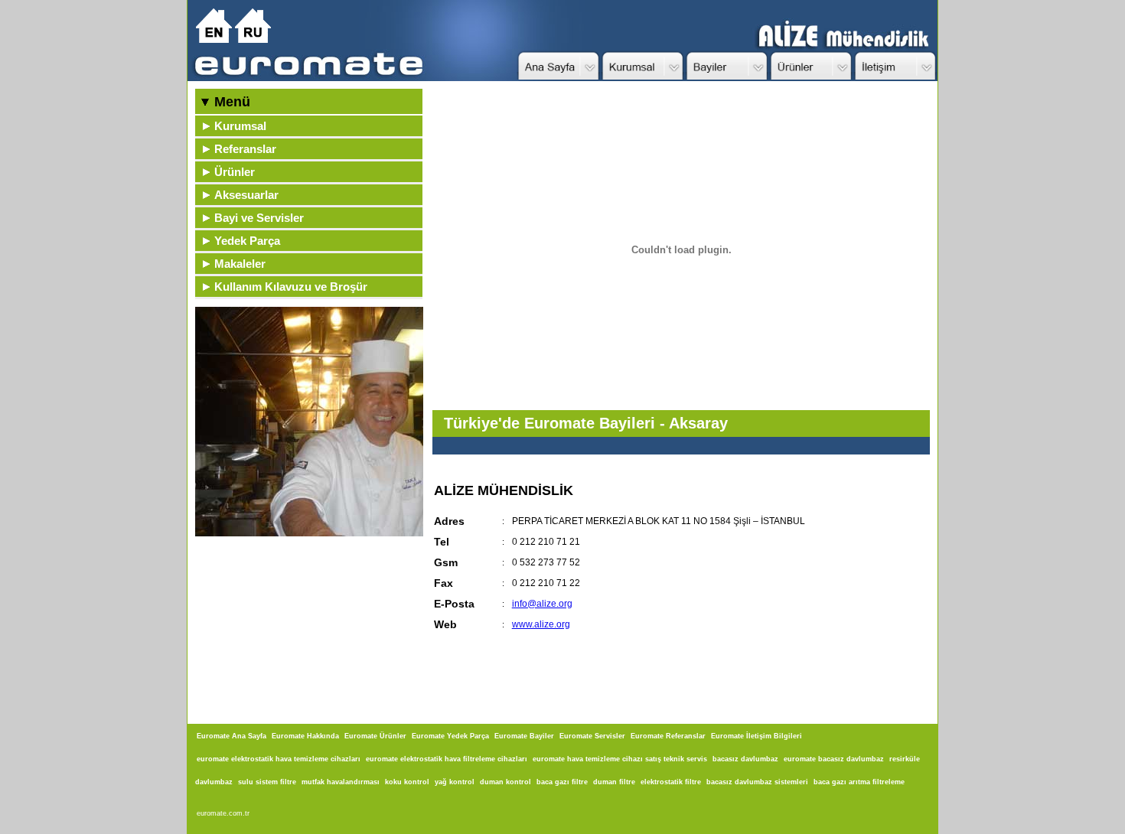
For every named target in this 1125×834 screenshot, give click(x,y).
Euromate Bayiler (524, 736)
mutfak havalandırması (341, 782)
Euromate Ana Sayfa (231, 736)
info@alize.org (542, 603)
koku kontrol (407, 782)
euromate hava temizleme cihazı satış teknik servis (620, 759)
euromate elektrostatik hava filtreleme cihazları (446, 759)
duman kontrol (505, 782)
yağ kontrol (454, 782)
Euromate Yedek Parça (450, 736)
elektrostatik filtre (671, 782)
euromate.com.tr (223, 813)
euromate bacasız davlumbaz (834, 759)
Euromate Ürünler (375, 736)
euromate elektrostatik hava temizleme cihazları (278, 759)
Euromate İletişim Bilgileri (756, 736)
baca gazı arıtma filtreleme (859, 782)
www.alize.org (541, 624)
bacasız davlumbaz (745, 759)
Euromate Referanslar (668, 736)
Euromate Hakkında (305, 736)
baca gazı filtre (562, 782)
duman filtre (614, 782)
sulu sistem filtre (267, 782)
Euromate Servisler (592, 736)
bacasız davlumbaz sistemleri (757, 782)
